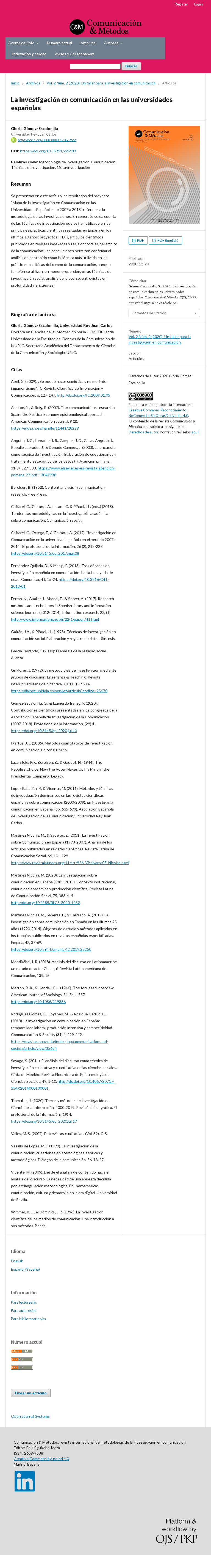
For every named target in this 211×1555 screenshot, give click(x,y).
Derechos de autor (143, 432)
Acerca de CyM (21, 42)
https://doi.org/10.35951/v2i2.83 (48, 151)
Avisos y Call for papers (75, 53)
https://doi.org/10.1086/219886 (38, 1001)
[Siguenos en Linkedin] (25, 1490)
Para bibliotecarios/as (28, 1319)
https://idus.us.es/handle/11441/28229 (45, 428)
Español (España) (25, 1269)
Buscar (131, 66)
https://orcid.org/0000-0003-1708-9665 (47, 140)
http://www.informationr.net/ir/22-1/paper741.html (55, 619)
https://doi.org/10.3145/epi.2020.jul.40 (44, 730)
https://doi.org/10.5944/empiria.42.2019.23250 (51, 949)
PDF (140, 240)
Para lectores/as (24, 1302)
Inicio (15, 83)
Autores (111, 42)
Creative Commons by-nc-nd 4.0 (41, 1458)
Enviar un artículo (31, 1393)
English (17, 1261)
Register (181, 4)
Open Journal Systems (30, 1416)
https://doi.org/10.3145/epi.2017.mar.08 (45, 553)
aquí (194, 432)
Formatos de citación (149, 313)
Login (198, 4)
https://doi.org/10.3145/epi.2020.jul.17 (44, 1121)
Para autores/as (23, 1310)
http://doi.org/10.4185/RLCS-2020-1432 (45, 902)
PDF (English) (167, 240)
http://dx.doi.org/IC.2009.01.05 (83, 395)
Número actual (59, 42)
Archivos (88, 42)
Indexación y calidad (29, 53)
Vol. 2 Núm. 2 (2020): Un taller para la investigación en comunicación (101, 83)
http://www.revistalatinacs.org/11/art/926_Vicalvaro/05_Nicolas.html (70, 862)
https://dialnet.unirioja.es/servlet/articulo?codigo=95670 (59, 690)
